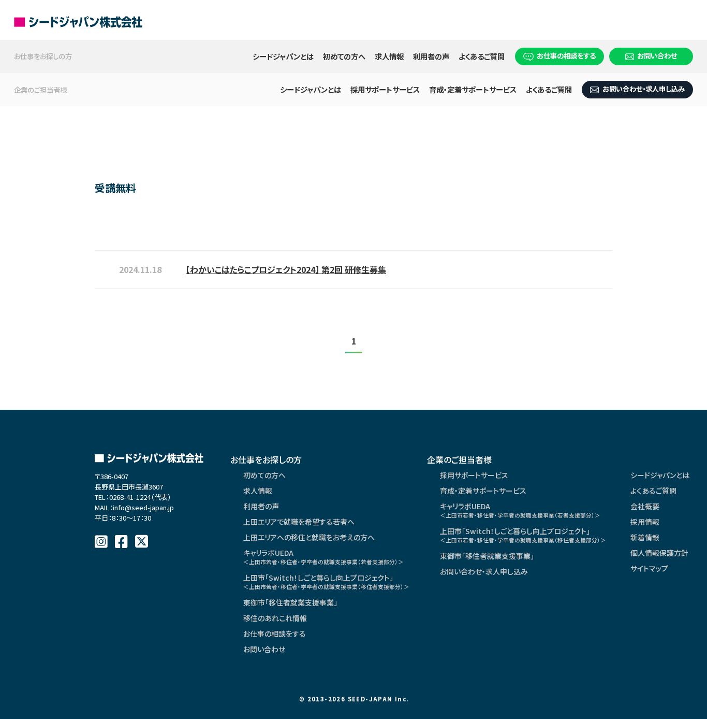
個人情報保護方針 (659, 553)
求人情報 (389, 56)
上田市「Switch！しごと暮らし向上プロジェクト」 (326, 581)
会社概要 (644, 506)
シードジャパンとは (283, 56)
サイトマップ (649, 568)
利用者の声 (431, 56)
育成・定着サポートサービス (473, 89)
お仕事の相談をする (566, 55)
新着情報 (644, 537)
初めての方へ (344, 56)
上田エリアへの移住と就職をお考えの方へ (309, 537)
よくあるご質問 (482, 56)
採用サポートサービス (385, 89)
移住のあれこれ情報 (275, 618)
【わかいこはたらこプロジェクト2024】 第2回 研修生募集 (286, 269)
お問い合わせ (657, 55)
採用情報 (644, 521)
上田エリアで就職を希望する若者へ (299, 521)
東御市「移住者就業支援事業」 (290, 602)
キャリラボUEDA (323, 557)
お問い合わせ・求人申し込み (643, 88)
